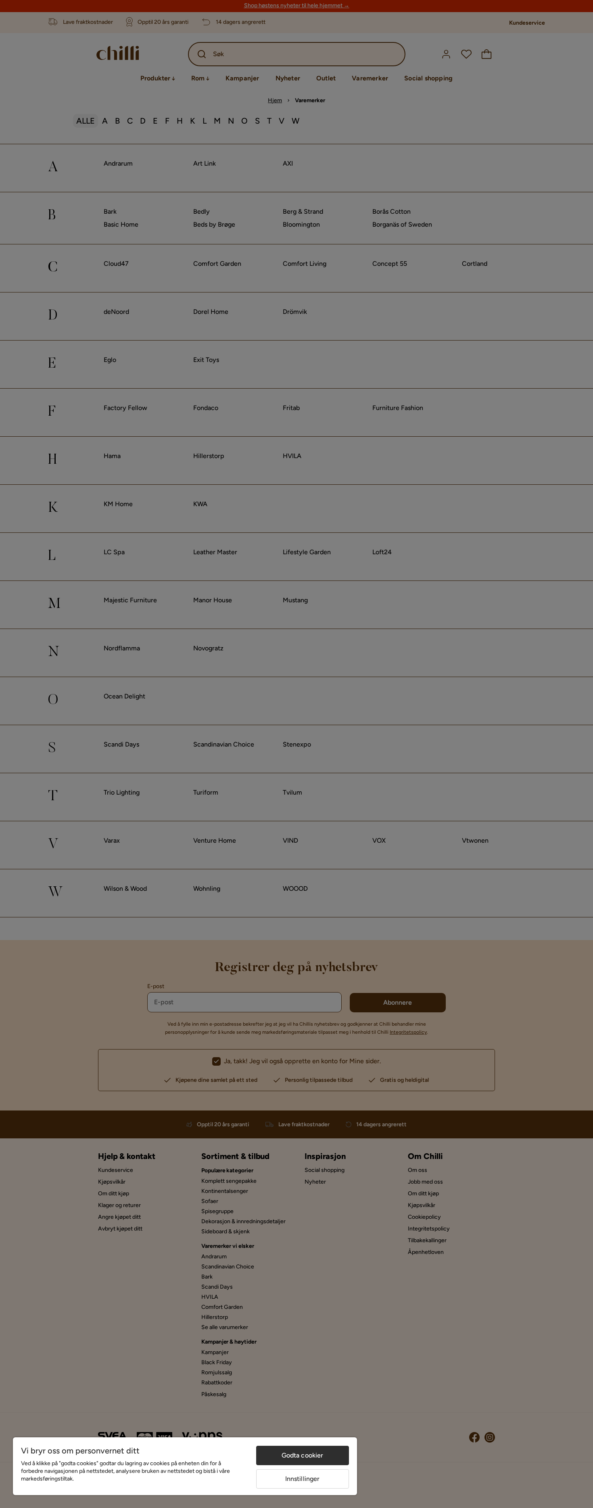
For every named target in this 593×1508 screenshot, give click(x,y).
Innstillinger (302, 1479)
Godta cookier (303, 1455)
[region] (185, 1466)
